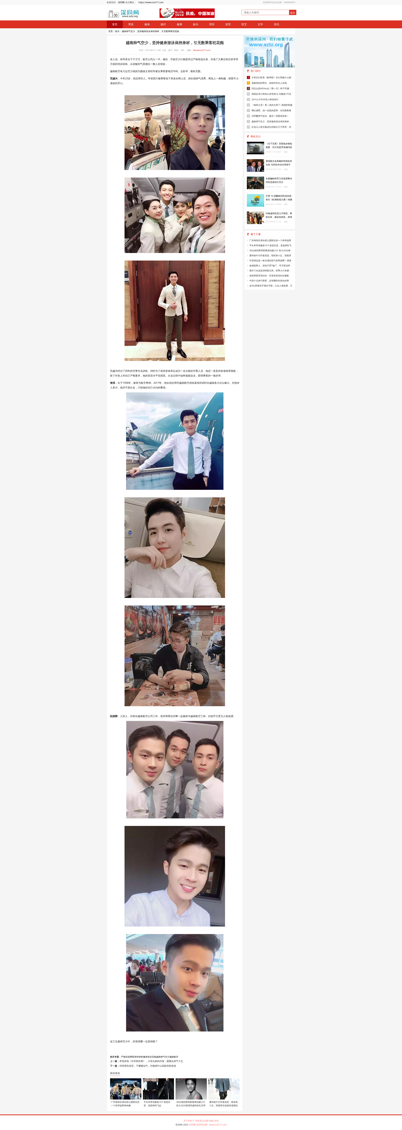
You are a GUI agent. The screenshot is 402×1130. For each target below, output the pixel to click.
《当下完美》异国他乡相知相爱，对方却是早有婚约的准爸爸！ (279, 147)
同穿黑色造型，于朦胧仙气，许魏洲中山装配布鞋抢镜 (148, 1065)
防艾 (244, 24)
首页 (114, 24)
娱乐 (195, 24)
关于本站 (187, 1120)
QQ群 (205, 1120)
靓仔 (163, 24)
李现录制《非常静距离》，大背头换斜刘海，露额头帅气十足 (151, 1061)
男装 (131, 24)
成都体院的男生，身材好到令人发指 (267, 82)
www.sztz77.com (218, 1124)
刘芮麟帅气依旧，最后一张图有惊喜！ (268, 115)
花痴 (154, 1056)
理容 (212, 24)
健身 (147, 24)
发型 (228, 24)
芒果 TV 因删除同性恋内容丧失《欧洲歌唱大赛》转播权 (279, 199)
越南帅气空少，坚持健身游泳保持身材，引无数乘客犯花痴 (150, 31)
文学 (260, 24)
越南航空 (173, 1056)
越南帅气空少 (162, 1056)
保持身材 (138, 1056)
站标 (211, 1120)
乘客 (132, 1056)
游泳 (149, 1056)
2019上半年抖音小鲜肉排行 (263, 99)
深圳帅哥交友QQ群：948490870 (279, 2)
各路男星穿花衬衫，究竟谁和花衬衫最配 (269, 275)
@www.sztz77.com (201, 50)
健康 (179, 24)
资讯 (276, 24)
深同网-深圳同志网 (198, 1124)
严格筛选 (125, 1056)
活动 (216, 1120)
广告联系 (197, 1120)
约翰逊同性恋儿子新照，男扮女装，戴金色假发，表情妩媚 (279, 217)
